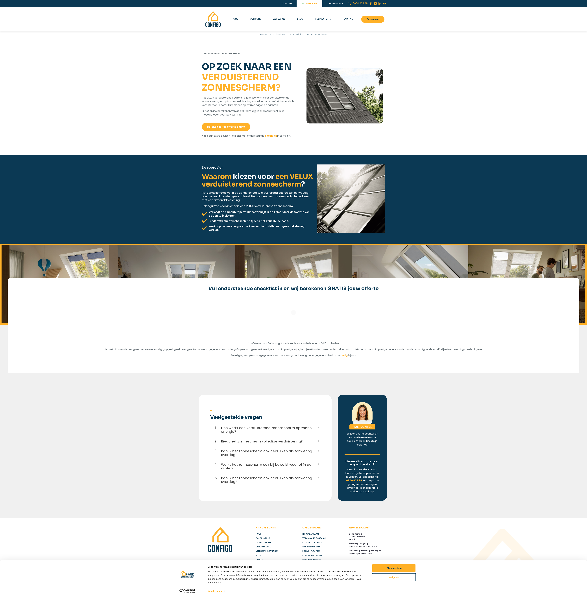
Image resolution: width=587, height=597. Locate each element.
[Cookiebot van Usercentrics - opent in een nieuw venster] (187, 591)
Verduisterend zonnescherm (122, 319)
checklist (271, 136)
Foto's (174, 319)
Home (263, 34)
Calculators (280, 34)
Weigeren (394, 577)
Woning (92, 319)
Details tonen (215, 591)
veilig (345, 413)
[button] (266, 488)
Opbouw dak (155, 319)
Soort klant (95, 332)
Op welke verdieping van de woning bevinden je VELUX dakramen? (135, 364)
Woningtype (96, 348)
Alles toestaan (394, 568)
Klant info (191, 319)
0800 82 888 (354, 538)
